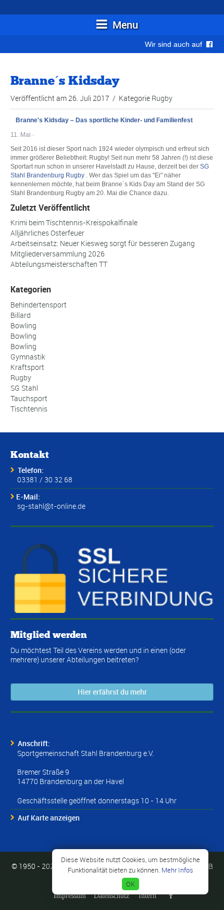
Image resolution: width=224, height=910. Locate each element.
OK (130, 884)
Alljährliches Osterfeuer (47, 233)
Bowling (23, 325)
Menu (124, 25)
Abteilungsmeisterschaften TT (58, 264)
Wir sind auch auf (175, 44)
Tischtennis (28, 409)
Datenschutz (111, 895)
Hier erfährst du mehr (112, 692)
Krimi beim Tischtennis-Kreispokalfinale (74, 222)
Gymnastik (27, 357)
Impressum (70, 895)
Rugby (162, 98)
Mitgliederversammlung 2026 (57, 254)
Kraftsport (27, 367)
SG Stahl (24, 388)
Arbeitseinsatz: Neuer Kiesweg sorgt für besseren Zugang (102, 243)
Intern (147, 895)
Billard (20, 315)
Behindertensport (38, 305)
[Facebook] (171, 895)
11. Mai (20, 134)
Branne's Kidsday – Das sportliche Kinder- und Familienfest (104, 120)
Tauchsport (28, 398)
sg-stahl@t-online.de (51, 506)
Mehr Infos (177, 870)
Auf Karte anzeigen (49, 818)
